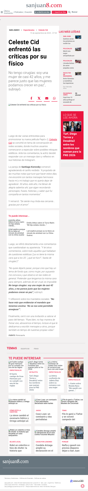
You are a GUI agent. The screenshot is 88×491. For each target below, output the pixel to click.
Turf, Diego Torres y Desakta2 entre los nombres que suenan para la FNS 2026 (72, 144)
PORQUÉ (65, 442)
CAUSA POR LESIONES (44, 442)
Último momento (8, 12)
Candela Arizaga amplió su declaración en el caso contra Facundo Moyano (44, 451)
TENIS (64, 410)
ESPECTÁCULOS (15, 370)
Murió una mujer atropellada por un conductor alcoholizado (68, 55)
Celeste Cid (25, 348)
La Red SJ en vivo (43, 12)
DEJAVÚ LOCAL (15, 442)
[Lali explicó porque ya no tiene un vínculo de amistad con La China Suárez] (16, 233)
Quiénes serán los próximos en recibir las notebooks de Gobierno (69, 43)
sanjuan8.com (8, 483)
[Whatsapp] (54, 98)
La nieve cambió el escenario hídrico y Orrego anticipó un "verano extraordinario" (19, 421)
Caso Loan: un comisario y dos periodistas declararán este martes (44, 419)
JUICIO (38, 410)
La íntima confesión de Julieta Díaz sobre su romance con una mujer (54, 382)
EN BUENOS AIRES (67, 94)
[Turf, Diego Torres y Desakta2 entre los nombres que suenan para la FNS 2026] (36, 369)
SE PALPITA (33, 372)
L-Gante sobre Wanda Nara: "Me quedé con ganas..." (75, 387)
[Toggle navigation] (2, 12)
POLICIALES (67, 48)
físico (36, 348)
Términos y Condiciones (11, 478)
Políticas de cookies (40, 478)
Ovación (28, 12)
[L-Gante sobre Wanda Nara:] (75, 377)
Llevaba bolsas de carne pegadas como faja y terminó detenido (68, 67)
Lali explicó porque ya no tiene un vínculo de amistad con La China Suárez (40, 233)
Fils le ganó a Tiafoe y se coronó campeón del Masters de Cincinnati (72, 419)
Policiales (18, 12)
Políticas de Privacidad (26, 478)
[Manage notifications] (82, 486)
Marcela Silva (67, 87)
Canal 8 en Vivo (60, 12)
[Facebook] (31, 98)
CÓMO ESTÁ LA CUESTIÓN (15, 411)
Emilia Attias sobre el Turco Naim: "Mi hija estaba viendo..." (41, 224)
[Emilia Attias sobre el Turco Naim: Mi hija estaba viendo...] (16, 224)
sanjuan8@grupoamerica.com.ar (14, 486)
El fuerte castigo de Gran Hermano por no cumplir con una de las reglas (16, 380)
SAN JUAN (67, 36)
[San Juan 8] (16, 464)
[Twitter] (39, 98)
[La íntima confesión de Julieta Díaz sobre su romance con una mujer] (56, 369)
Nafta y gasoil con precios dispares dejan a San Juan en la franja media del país (71, 451)
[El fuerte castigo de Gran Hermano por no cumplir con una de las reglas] (16, 367)
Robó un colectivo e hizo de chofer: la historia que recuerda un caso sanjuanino (19, 451)
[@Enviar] (47, 98)
